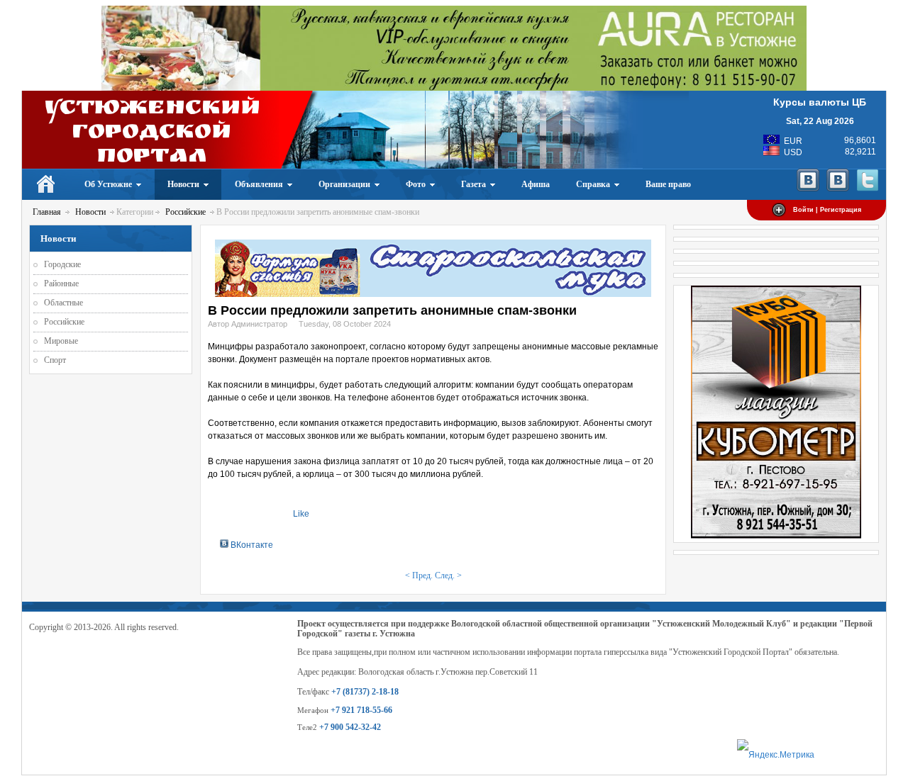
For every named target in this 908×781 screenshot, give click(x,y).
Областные (63, 303)
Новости (90, 212)
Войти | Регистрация (827, 209)
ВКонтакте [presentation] (250, 545)
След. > (448, 575)
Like (301, 514)
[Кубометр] (776, 536)
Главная (47, 212)
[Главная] (46, 184)
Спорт (55, 360)
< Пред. (419, 575)
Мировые (61, 341)
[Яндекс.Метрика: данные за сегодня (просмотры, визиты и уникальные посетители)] (775, 755)
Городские (62, 264)
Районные (61, 283)
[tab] (246, 544)
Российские (185, 212)
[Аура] (454, 88)
